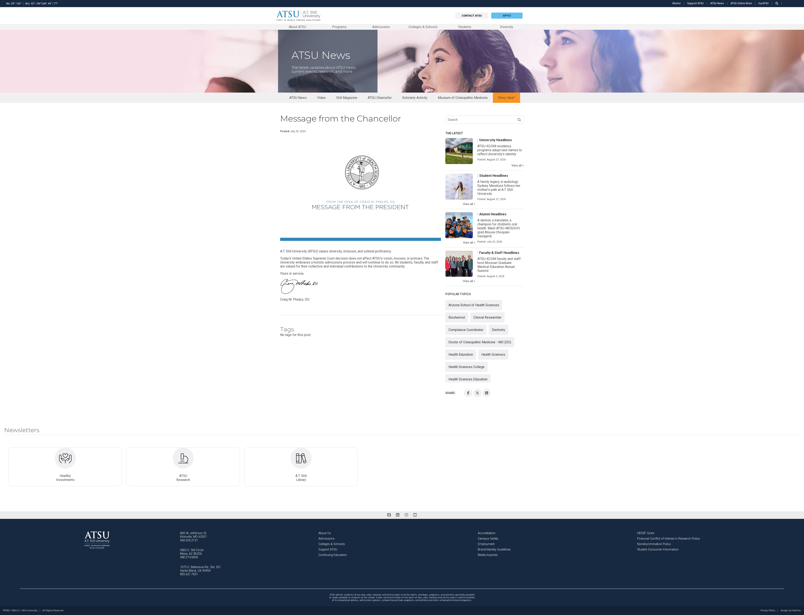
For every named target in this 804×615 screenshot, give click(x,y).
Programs (339, 26)
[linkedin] (397, 515)
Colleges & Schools (422, 26)
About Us (324, 533)
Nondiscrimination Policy (654, 544)
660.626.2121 (189, 540)
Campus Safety (488, 538)
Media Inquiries (488, 555)
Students (464, 26)
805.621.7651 (189, 574)
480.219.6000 (189, 557)
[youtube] (415, 515)
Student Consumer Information (658, 549)
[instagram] (406, 515)
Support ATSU (695, 3)
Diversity (506, 27)
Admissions (381, 26)
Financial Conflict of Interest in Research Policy (668, 538)
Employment (486, 544)
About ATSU (297, 26)
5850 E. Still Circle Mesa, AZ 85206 (192, 552)
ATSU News (717, 3)
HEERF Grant (645, 533)
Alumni (676, 3)
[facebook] (389, 515)
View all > (518, 165)
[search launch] (776, 3)
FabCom (796, 610)
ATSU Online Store (741, 3)
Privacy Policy (767, 610)
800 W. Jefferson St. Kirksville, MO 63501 (193, 535)
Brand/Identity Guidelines (494, 549)
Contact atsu (472, 15)
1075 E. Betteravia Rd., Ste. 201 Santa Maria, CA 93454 (200, 568)
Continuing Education (332, 555)
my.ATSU (763, 3)
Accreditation (486, 533)
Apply (507, 15)
